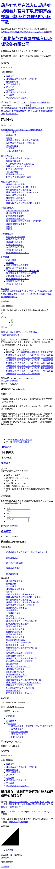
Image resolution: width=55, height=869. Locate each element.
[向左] (4, 317)
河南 (5, 804)
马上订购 (5, 381)
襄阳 (3, 807)
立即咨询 (14, 381)
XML (47, 802)
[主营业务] (11, 723)
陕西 (28, 804)
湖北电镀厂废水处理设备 (28, 352)
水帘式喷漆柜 (12, 146)
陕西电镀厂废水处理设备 (28, 360)
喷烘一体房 (11, 132)
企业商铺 (48, 32)
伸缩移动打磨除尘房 (15, 198)
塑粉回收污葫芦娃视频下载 (18, 190)
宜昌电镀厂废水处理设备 (28, 371)
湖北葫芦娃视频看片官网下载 (14, 108)
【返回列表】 (7, 447)
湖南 (23, 804)
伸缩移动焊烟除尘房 (15, 184)
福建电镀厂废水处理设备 (28, 363)
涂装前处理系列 (8, 208)
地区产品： (11, 352)
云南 (46, 804)
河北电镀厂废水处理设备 (28, 357)
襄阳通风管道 (12, 172)
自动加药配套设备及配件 (17, 252)
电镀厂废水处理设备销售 (36, 291)
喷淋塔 (9, 138)
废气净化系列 (7, 156)
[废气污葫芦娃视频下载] (17, 265)
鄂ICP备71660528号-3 (18, 802)
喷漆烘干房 (11, 650)
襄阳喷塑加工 (12, 113)
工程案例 (10, 90)
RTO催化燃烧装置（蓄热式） (19, 158)
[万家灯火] (22, 822)
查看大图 (5, 332)
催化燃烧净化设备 (14, 213)
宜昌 (12, 807)
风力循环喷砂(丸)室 (15, 216)
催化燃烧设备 (12, 82)
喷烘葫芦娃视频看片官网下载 (19, 661)
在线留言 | (6, 32)
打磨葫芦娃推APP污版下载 (18, 200)
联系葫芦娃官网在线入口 (17, 98)
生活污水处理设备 (14, 244)
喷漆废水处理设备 (14, 242)
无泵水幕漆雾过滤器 (15, 151)
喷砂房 (9, 226)
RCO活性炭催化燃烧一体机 (18, 177)
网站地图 (34, 802)
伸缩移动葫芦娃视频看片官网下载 (21, 79)
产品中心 (10, 87)
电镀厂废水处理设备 (15, 239)
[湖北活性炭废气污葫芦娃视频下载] (22, 271)
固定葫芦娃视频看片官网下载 (19, 653)
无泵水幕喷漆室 (13, 84)
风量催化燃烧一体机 (15, 174)
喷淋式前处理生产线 (15, 218)
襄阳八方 (13, 822)
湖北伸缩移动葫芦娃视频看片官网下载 (23, 221)
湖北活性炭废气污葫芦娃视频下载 (21, 273)
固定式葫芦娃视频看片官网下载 (20, 143)
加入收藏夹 (15, 332)
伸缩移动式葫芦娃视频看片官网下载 (22, 140)
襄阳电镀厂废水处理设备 (28, 368)
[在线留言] (11, 721)
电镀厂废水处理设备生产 (12, 291)
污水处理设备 (44, 102)
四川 (41, 804)
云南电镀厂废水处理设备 (28, 365)
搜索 (28, 105)
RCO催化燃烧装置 (14, 169)
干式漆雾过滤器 (13, 148)
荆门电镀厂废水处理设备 (28, 373)
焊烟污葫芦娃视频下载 (16, 195)
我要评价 (24, 332)
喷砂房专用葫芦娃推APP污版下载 (21, 187)
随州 (8, 807)
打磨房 (9, 229)
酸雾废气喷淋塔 (13, 161)
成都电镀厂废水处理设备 (28, 355)
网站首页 (10, 76)
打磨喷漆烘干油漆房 (15, 656)
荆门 (21, 807)
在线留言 (6, 463)
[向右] (4, 327)
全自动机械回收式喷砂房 (17, 210)
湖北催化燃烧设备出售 (16, 224)
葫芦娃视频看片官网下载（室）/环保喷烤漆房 (21, 130)
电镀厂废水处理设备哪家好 (32, 294)
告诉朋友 (33, 332)
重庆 (14, 804)
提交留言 (5, 526)
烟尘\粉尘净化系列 (9, 182)
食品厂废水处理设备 (15, 247)
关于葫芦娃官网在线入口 (17, 92)
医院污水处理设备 (14, 250)
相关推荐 (6, 531)
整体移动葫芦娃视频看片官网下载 (21, 648)
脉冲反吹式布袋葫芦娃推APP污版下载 (23, 192)
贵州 (50, 804)
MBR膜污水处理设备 (15, 236)
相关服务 (5, 289)
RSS (42, 802)
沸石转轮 (10, 263)
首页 (23, 102)
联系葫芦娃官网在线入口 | (32, 32)
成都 (10, 804)
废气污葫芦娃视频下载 (16, 268)
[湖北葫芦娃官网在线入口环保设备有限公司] (27, 44)
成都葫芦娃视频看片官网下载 (17, 111)
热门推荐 (5, 257)
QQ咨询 (9, 850)
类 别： (11, 349)
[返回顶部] (11, 716)
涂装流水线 (11, 135)
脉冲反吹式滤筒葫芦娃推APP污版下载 (23, 203)
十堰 (16, 807)
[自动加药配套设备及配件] (18, 276)
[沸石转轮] (11, 260)
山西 (32, 804)
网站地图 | (15, 32)
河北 (19, 804)
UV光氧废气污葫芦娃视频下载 (20, 164)
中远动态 (10, 95)
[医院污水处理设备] (15, 281)
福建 (37, 804)
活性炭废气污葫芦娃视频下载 (19, 166)
